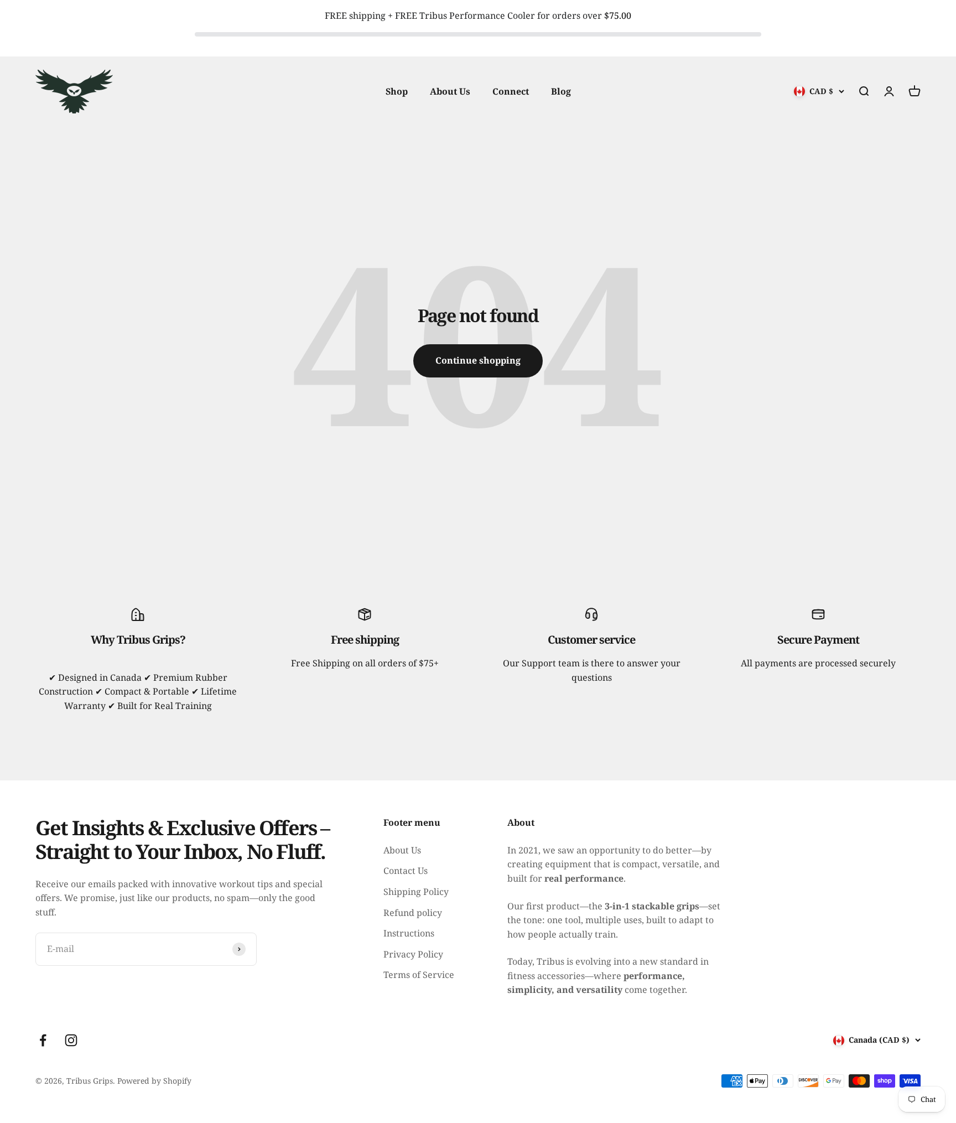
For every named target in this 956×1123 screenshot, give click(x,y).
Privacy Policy (413, 954)
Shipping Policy (416, 892)
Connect (510, 91)
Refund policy (412, 913)
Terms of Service (418, 975)
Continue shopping (478, 360)
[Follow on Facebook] (42, 1040)
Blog (561, 91)
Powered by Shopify (154, 1080)
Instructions (408, 933)
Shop (397, 91)
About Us (450, 91)
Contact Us (405, 871)
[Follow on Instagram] (71, 1040)
